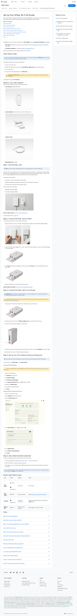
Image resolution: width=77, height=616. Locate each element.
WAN (11, 489)
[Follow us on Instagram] (20, 572)
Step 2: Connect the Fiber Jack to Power (11, 28)
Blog (58, 583)
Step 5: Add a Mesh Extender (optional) (11, 33)
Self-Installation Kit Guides (24, 8)
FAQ (40, 580)
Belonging (59, 586)
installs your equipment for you (27, 48)
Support (36, 1)
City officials (6, 586)
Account (74, 1)
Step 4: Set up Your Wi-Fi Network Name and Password (14, 32)
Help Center (4, 8)
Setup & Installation (13, 8)
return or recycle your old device (12, 300)
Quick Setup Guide (7, 23)
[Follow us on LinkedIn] (23, 572)
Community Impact (62, 588)
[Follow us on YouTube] (10, 572)
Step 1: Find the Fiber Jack (8, 26)
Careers (60, 585)
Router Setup (35, 8)
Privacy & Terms (43, 584)
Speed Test (43, 585)
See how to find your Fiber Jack (20, 212)
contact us (16, 215)
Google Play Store (42, 368)
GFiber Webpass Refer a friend (28, 583)
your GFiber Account (13, 393)
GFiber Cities (14, 1)
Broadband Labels (26, 584)
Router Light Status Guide (8, 35)
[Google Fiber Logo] (4, 1)
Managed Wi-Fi (7, 584)
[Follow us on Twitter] (14, 572)
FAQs (4, 37)
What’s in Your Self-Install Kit (9, 25)
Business (30, 1)
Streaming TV (25, 581)
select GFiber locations (37, 44)
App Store (13, 58)
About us (59, 581)
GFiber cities (7, 583)
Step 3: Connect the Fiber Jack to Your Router (12, 30)
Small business (7, 581)
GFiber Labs (60, 590)
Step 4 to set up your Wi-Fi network (39, 494)
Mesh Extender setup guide (20, 463)
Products (23, 1)
